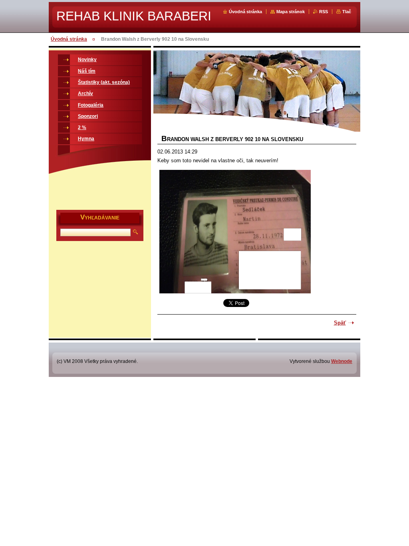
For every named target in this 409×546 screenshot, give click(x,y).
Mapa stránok (290, 11)
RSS (323, 11)
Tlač (346, 11)
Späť (340, 323)
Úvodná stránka (245, 11)
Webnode (341, 361)
